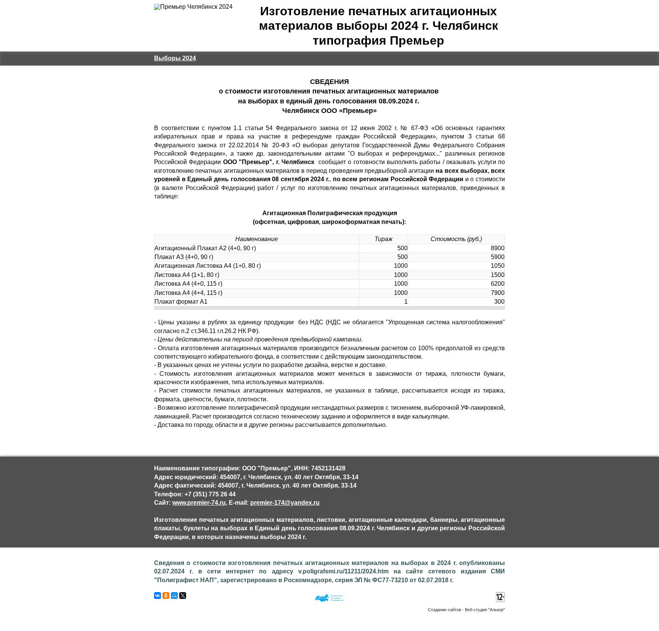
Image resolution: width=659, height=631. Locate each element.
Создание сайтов (444, 609)
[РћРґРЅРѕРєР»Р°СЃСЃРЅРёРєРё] (165, 595)
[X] (182, 595)
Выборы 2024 (175, 58)
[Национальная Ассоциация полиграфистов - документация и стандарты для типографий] (329, 602)
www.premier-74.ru (199, 502)
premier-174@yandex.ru (285, 502)
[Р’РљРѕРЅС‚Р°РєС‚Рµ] (157, 595)
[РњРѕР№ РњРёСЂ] (174, 595)
